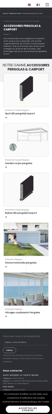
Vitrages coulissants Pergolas (22, 312)
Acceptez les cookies (28, 409)
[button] (47, 5)
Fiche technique (16, 117)
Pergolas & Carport (15, 13)
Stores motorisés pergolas (21, 262)
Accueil (5, 13)
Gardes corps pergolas (18, 163)
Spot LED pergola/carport (20, 113)
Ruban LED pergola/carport (21, 212)
